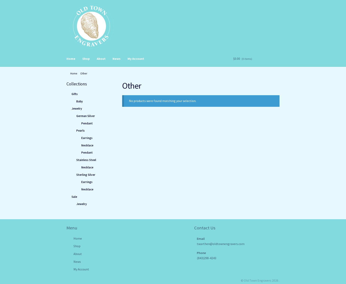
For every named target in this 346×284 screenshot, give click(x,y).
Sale (74, 197)
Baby (79, 101)
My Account (136, 59)
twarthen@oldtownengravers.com (220, 244)
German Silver (85, 116)
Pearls (80, 130)
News (117, 59)
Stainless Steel (86, 160)
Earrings (87, 138)
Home (70, 59)
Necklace (87, 145)
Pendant (87, 123)
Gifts (74, 94)
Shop (86, 59)
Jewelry (76, 108)
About (101, 59)
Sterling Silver (85, 175)
